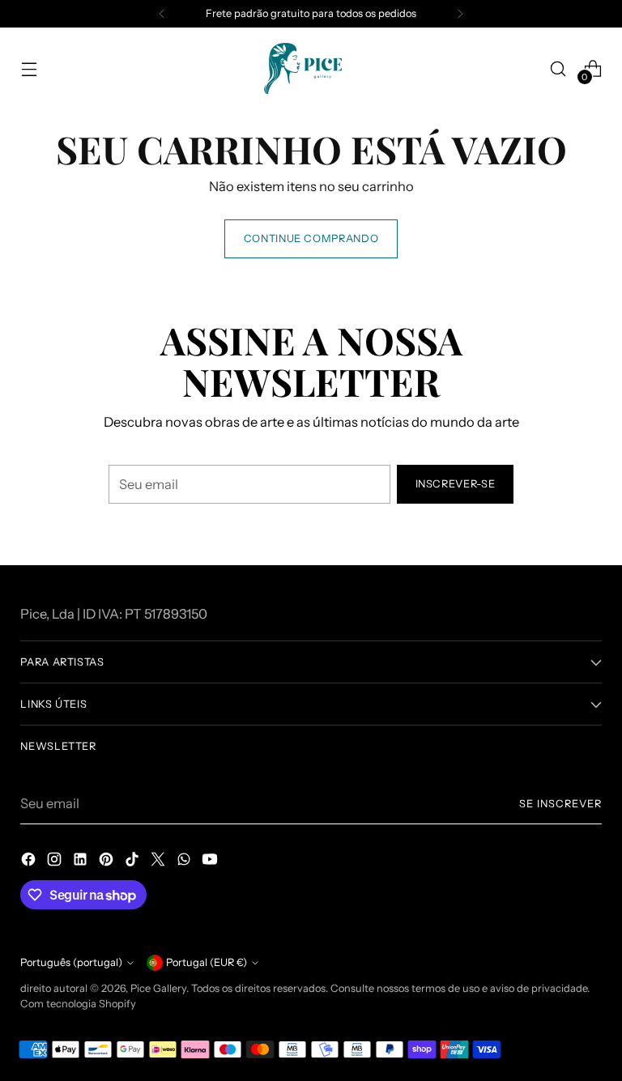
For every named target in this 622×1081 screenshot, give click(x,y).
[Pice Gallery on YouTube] (211, 862)
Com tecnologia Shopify (78, 1004)
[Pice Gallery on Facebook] (30, 862)
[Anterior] (162, 14)
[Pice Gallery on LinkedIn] (82, 862)
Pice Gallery (158, 988)
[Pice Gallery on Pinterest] (107, 862)
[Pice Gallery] (311, 68)
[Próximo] (460, 14)
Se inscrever (560, 804)
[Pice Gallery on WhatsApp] (185, 862)
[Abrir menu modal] (28, 68)
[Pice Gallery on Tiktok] (133, 862)
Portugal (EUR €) (206, 962)
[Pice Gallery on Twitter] (159, 862)
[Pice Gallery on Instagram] (56, 862)
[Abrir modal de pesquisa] (558, 68)
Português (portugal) (71, 962)
